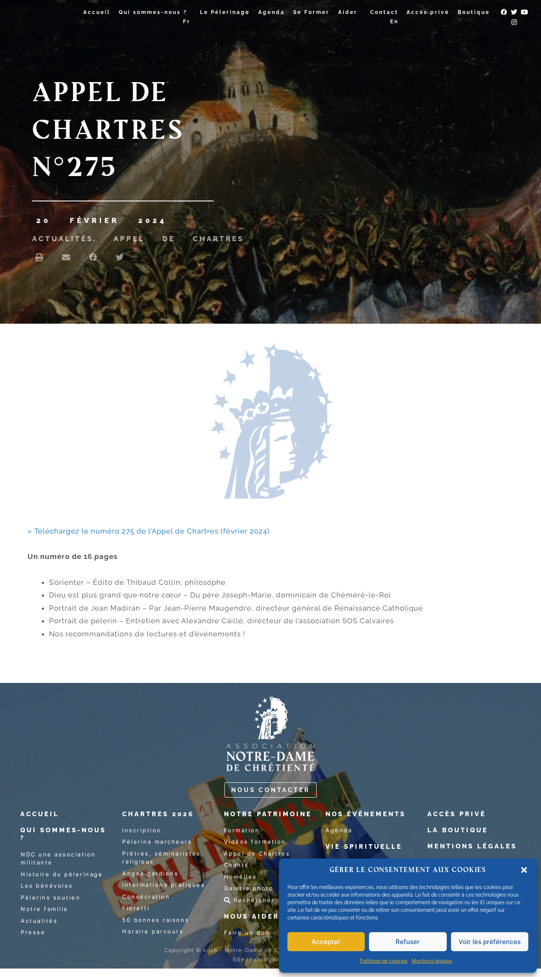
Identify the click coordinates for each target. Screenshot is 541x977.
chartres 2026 (158, 814)
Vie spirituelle (363, 846)
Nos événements (365, 814)
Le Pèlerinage (225, 12)
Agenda (271, 12)
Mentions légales (432, 961)
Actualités (62, 238)
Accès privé (428, 12)
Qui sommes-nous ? (153, 12)
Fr (187, 22)
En (394, 22)
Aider (348, 12)
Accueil (96, 12)
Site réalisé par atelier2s (270, 960)
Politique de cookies (383, 961)
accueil (39, 814)
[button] (524, 870)
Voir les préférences (490, 942)
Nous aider (251, 916)
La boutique (457, 830)
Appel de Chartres (179, 238)
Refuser (408, 942)
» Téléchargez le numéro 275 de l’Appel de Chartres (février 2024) (148, 531)
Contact (384, 12)
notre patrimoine (268, 814)
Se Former (311, 12)
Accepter (325, 942)
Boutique (474, 12)
